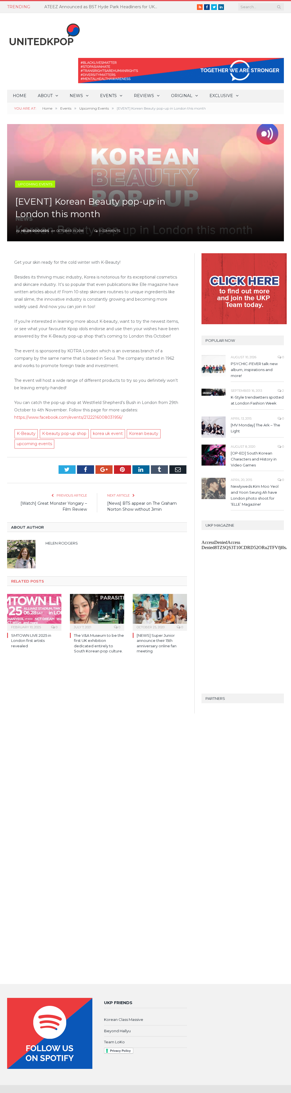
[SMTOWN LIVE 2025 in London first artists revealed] (34, 611)
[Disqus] (97, 740)
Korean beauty (143, 433)
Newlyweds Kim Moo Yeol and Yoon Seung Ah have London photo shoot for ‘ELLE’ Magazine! (254, 495)
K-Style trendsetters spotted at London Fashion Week (257, 400)
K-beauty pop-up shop (64, 433)
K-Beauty (26, 433)
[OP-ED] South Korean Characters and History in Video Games (254, 459)
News (76, 95)
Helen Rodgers (35, 231)
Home (19, 95)
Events (108, 95)
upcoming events (34, 443)
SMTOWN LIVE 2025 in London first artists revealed (31, 640)
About (45, 95)
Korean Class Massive (123, 1019)
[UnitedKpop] (43, 32)
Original (181, 95)
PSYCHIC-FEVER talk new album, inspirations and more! (254, 369)
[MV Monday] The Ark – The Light (255, 428)
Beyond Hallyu (117, 1031)
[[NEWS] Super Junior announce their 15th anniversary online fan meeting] (160, 611)
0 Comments (109, 231)
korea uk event (108, 433)
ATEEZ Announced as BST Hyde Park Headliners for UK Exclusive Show (102, 6)
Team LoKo (114, 1042)
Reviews (144, 95)
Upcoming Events (35, 184)
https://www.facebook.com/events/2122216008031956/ (68, 417)
